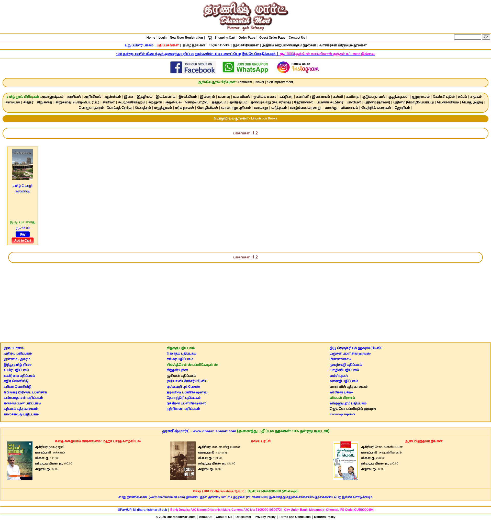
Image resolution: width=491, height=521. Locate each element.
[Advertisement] (245, 300)
